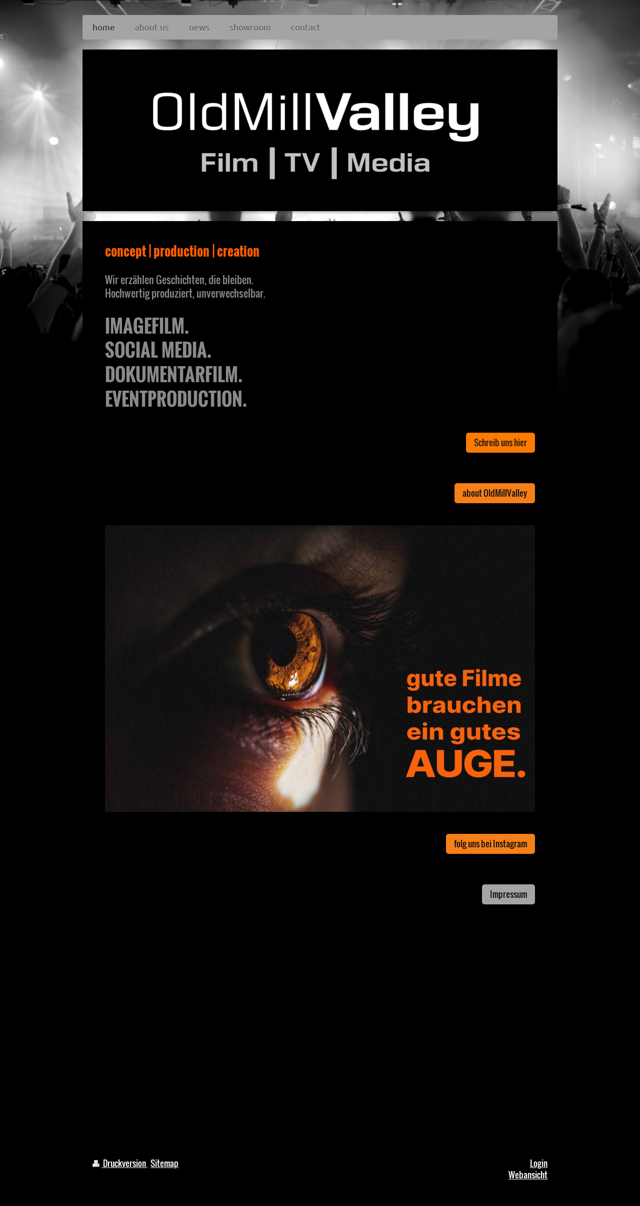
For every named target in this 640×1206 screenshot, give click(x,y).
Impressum (508, 894)
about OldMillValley (494, 493)
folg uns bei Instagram (490, 843)
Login (539, 1163)
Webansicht (528, 1174)
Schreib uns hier (500, 442)
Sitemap (164, 1163)
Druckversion (125, 1163)
